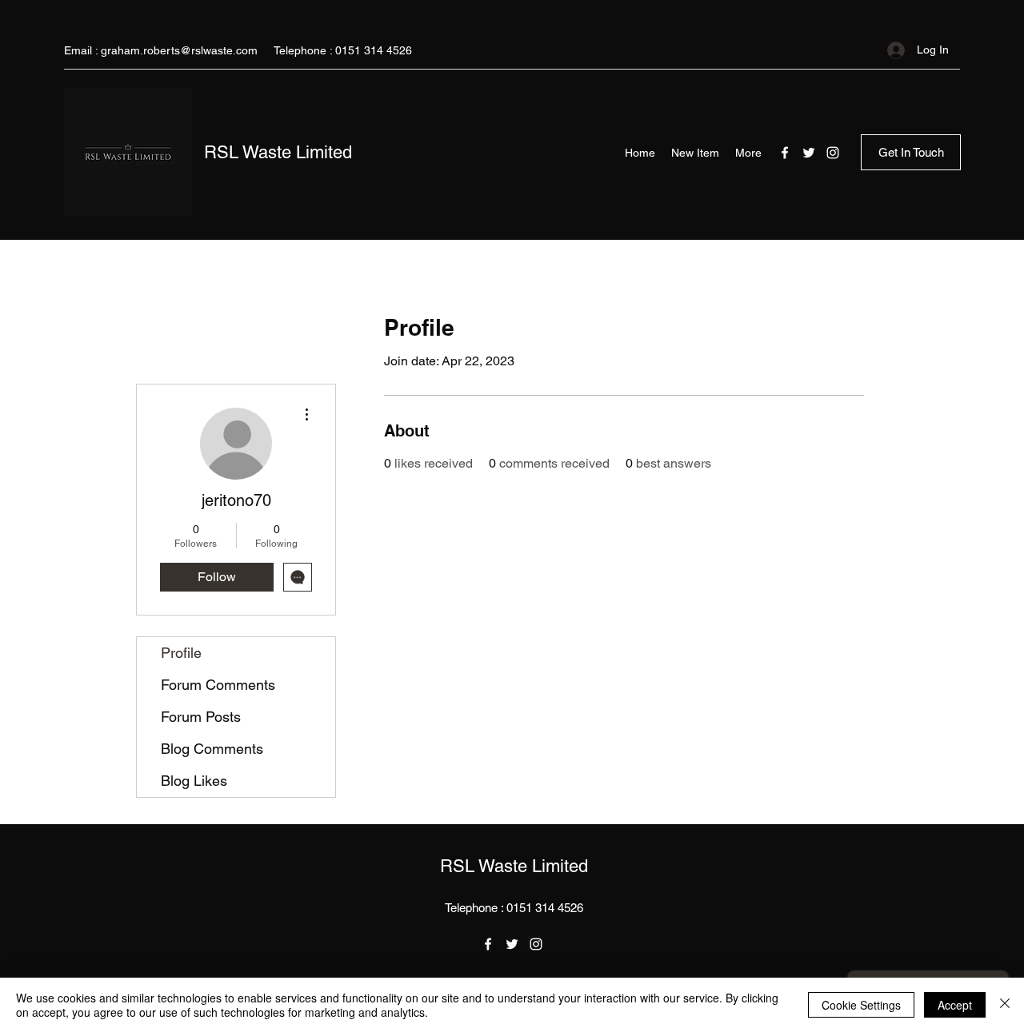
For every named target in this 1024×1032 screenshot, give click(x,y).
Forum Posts (201, 716)
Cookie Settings (861, 1005)
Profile (181, 652)
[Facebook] (785, 153)
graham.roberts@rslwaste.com (179, 50)
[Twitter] (809, 153)
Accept (955, 1005)
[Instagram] (833, 153)
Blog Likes (194, 780)
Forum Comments (218, 684)
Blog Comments (212, 748)
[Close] (1004, 1004)
